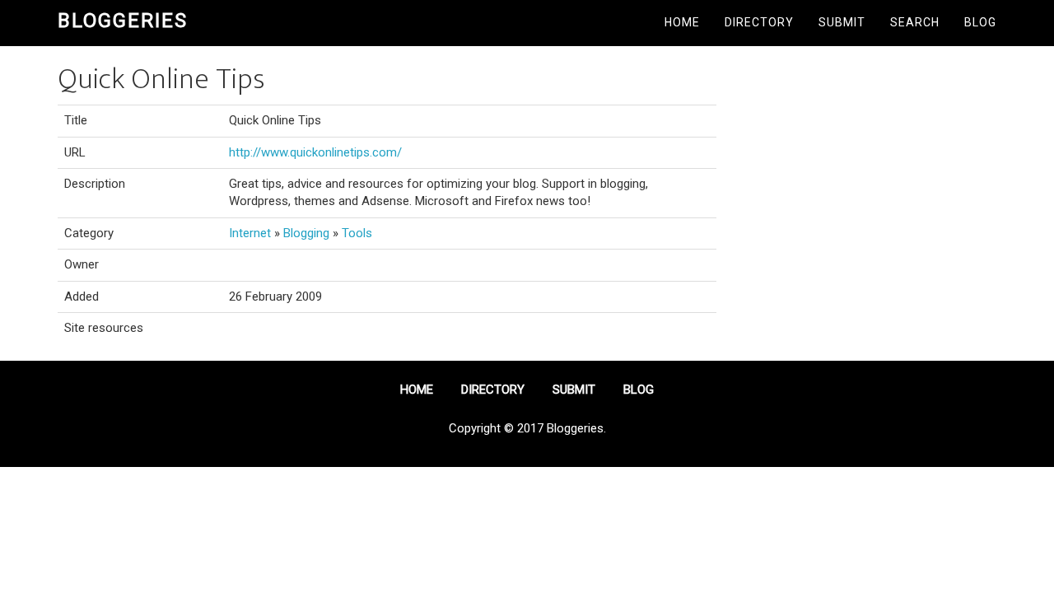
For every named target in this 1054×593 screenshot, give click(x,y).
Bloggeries (123, 20)
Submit (841, 22)
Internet (250, 233)
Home (682, 22)
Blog (980, 22)
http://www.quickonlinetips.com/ (315, 152)
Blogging (306, 233)
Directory (759, 22)
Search (915, 22)
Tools (357, 233)
